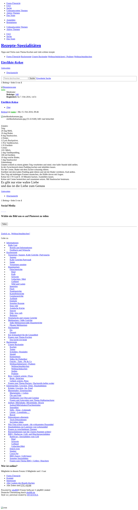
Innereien (14, 286)
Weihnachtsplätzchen (20, 366)
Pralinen (14, 373)
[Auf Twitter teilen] (2, 211)
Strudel (13, 354)
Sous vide (14, 306)
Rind (13, 272)
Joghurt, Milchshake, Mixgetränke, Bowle (26, 403)
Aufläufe (13, 298)
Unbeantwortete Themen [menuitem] (17, 10)
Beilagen (13, 315)
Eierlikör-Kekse (12, 62)
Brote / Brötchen (17, 378)
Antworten (5, 68)
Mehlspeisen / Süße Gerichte (20, 320)
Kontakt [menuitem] (9, 478)
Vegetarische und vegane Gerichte (22, 318)
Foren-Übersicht (13, 476)
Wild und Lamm (18, 284)
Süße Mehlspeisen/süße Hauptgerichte (26, 323)
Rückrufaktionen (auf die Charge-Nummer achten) (29, 432)
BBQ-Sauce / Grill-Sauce (20, 456)
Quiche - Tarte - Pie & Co (21, 361)
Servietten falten (16, 422)
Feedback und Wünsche (20, 250)
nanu (3, 89)
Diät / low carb (16, 313)
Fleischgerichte (16, 269)
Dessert (13, 332)
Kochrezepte (11, 252)
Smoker (13, 451)
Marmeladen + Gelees (19, 393)
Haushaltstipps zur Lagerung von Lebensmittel (28, 427)
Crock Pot (14, 453)
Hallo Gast (12, 245)
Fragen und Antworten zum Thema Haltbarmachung (32, 400)
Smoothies (14, 407)
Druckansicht (12, 72)
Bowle (12, 415)
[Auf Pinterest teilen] (5, 211)
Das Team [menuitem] (10, 15)
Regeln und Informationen (21, 247)
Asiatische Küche (17, 308)
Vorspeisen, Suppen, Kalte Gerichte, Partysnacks (29, 255)
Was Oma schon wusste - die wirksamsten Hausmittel (31, 424)
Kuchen (13, 347)
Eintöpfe (13, 301)
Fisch (12, 289)
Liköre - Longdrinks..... (20, 412)
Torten (12, 349)
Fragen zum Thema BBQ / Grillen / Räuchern (29, 461)
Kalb (13, 274)
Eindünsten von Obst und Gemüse (24, 398)
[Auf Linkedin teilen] (4, 211)
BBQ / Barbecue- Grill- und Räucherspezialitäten (29, 434)
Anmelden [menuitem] (10, 20)
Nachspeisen (13, 327)
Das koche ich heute (18, 340)
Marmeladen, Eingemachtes (20, 390)
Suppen (13, 257)
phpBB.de (30, 492)
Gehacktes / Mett (18, 279)
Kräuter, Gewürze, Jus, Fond (20, 388)
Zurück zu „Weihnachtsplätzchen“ (15, 233)
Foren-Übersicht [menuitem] (13, 3)
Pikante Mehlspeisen (18, 325)
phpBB (15, 490)
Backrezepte (11, 342)
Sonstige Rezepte (17, 303)
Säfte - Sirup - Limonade (20, 410)
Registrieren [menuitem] (11, 22)
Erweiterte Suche (43, 78)
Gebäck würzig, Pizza (19, 381)
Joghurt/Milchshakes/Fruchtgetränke (25, 405)
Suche (32, 78)
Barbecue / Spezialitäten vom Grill (24, 436)
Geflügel (15, 281)
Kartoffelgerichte (17, 293)
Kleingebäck (15, 356)
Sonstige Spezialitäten (19, 458)
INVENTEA (32, 495)
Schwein (15, 277)
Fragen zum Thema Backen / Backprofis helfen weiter (31, 383)
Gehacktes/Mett (18, 446)
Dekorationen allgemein (18, 417)
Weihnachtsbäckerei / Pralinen (22, 364)
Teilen (4, 224)
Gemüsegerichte (16, 296)
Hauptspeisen (14, 267)
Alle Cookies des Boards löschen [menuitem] (20, 483)
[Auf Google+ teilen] (3, 211)
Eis (11, 330)
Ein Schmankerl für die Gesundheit (23, 335)
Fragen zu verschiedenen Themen (22, 429)
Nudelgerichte (16, 291)
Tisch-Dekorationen (18, 419)
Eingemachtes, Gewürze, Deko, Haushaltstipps (26, 386)
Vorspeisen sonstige (18, 264)
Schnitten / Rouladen (18, 352)
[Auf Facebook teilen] (1, 211)
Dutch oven (15, 449)
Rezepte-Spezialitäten (21, 45)
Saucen (13, 310)
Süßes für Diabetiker (18, 359)
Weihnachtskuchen (19, 369)
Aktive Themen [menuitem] (13, 13)
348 (17, 94)
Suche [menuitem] (9, 8)
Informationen (12, 243)
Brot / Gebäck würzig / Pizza (20, 376)
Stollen (14, 371)
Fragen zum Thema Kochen (20, 337)
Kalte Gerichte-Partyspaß (20, 260)
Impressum (11, 480)
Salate (12, 262)
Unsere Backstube (16, 344)
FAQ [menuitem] (8, 6)
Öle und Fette (15, 395)
